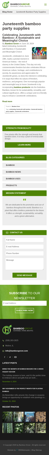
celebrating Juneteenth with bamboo (19, 109)
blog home (7, 12)
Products (11, 185)
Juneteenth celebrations (22, 111)
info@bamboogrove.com (16, 351)
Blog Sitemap (37, 450)
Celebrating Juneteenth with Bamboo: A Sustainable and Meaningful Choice (21, 37)
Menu (45, 4)
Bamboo (10, 165)
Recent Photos (10, 407)
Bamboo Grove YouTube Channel (15, 357)
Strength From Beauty (18, 128)
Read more (7, 101)
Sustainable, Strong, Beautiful (20, 5)
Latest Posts (9, 363)
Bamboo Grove (12, 44)
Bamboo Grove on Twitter (10, 357)
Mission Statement (16, 193)
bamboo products (22, 87)
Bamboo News (13, 172)
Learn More (18, 145)
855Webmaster (24, 450)
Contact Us (16, 233)
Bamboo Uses (16, 106)
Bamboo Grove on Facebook (4, 357)
